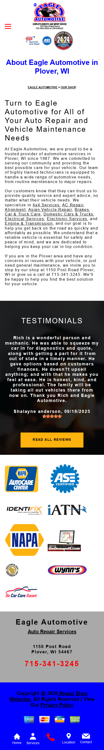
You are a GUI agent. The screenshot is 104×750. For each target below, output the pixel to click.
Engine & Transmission (29, 223)
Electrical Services (24, 219)
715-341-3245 (66, 274)
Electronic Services (67, 219)
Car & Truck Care (23, 214)
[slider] (52, 416)
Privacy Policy (57, 705)
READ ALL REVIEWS (52, 439)
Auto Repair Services (52, 631)
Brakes (82, 210)
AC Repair (72, 205)
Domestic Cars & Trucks (68, 214)
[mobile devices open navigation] (8, 26)
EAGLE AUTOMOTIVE (43, 87)
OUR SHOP (68, 87)
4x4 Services (46, 205)
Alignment (15, 210)
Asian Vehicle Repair (50, 210)
